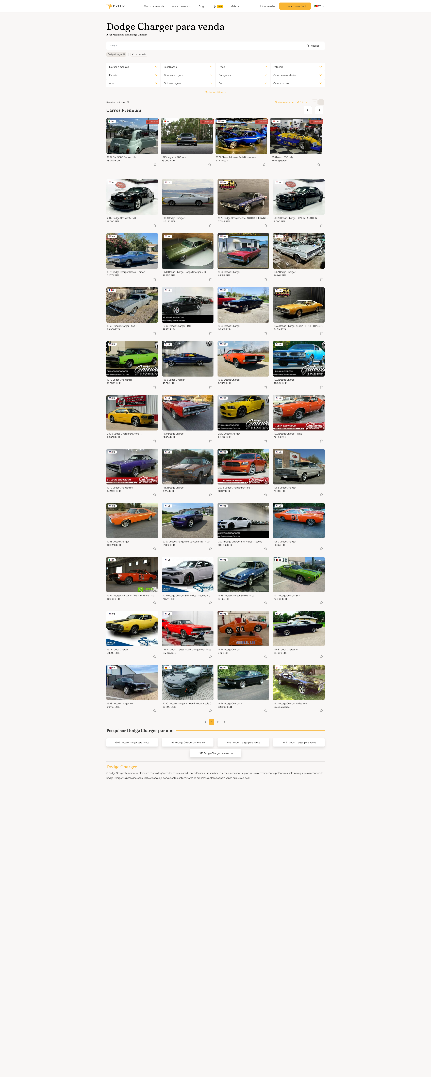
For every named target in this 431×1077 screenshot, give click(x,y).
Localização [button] (170, 66)
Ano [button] (111, 83)
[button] (224, 722)
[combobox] (215, 46)
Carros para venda (154, 6)
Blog (201, 6)
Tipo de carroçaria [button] (173, 75)
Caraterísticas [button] (281, 83)
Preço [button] (222, 66)
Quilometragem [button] (172, 83)
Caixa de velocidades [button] (284, 75)
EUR (302, 102)
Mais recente (284, 102)
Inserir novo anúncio (296, 6)
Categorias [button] (225, 75)
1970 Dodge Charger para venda (215, 753)
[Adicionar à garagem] (155, 164)
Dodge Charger (115, 54)
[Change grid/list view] (315, 102)
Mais (233, 6)
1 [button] (211, 721)
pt (319, 6)
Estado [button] (113, 75)
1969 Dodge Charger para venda (132, 742)
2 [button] (218, 721)
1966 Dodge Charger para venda (299, 742)
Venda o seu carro (181, 6)
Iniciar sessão (267, 6)
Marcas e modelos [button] (119, 66)
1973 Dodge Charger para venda (243, 742)
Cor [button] (221, 83)
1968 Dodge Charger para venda (188, 742)
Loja (217, 6)
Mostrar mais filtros (214, 92)
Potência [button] (278, 66)
